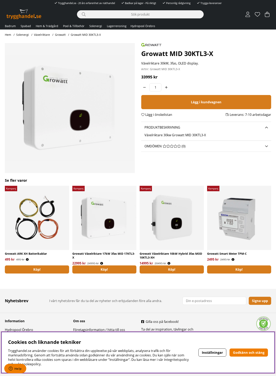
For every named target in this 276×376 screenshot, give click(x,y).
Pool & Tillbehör (73, 26)
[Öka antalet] (166, 87)
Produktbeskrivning (162, 127)
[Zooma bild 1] (70, 108)
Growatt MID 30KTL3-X (86, 35)
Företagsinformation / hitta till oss (99, 329)
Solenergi (95, 26)
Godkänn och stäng (248, 352)
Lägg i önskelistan (158, 114)
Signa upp (260, 301)
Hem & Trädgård (47, 26)
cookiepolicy (31, 364)
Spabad (26, 26)
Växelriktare (42, 35)
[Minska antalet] (144, 87)
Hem (8, 35)
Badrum (10, 26)
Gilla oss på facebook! (162, 321)
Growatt (60, 35)
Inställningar (212, 352)
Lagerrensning (116, 26)
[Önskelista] (257, 14)
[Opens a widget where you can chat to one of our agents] (15, 369)
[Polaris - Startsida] (24, 14)
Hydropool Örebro (143, 26)
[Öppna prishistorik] (27, 259)
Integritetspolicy (176, 359)
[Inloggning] (248, 14)
